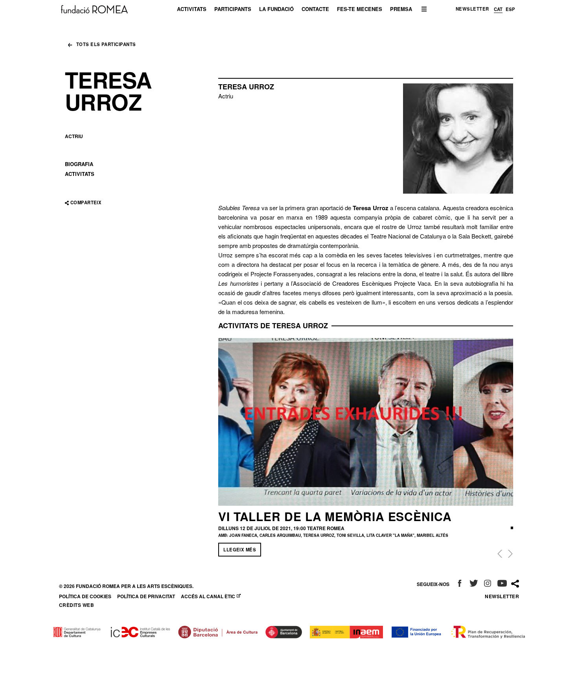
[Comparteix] (515, 584)
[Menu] (424, 9)
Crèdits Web (76, 605)
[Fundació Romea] (94, 8)
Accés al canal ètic (211, 596)
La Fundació (276, 9)
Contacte (315, 9)
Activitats (191, 9)
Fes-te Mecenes (359, 9)
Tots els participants (106, 44)
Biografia (79, 164)
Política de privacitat (146, 596)
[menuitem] (191, 9)
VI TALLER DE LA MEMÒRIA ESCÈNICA (335, 516)
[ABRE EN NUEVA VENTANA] (459, 584)
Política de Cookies (85, 596)
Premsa (401, 9)
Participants (232, 9)
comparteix (85, 202)
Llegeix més (239, 549)
